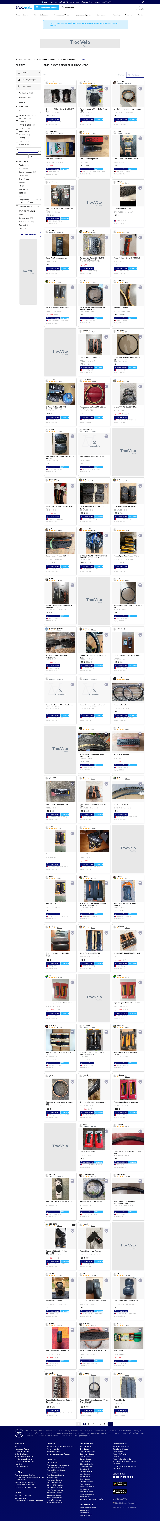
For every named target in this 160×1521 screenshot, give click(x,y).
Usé (22, 228)
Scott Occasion (85, 1489)
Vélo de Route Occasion (55, 1468)
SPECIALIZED (26, 131)
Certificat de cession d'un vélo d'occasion (29, 1501)
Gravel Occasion (52, 1478)
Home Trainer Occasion (55, 1503)
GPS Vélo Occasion (54, 1500)
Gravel (24, 175)
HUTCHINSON (27, 125)
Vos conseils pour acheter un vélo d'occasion (124, 1463)
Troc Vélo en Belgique (120, 1449)
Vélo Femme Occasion (55, 1490)
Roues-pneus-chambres (47, 59)
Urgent (22, 102)
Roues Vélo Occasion (54, 1493)
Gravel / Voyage (27, 172)
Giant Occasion (85, 1469)
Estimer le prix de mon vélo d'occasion (60, 1447)
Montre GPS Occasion (55, 1485)
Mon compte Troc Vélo (22, 1449)
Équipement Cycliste (82, 15)
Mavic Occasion (85, 1477)
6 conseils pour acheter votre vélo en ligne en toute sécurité (29, 1479)
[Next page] (110, 1424)
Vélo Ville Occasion (54, 1483)
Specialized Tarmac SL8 (88, 1508)
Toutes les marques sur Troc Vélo (91, 1499)
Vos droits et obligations (23, 1459)
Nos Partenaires (20, 1498)
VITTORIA (25, 118)
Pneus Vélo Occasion (54, 1495)
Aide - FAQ (19, 1464)
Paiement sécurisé (53, 1452)
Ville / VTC (25, 182)
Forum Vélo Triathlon (120, 1454)
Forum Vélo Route (119, 1452)
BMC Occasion (85, 1449)
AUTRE (24, 138)
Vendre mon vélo (53, 1449)
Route (24, 165)
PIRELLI (24, 141)
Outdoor (128, 15)
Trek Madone (84, 1510)
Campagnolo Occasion (87, 1452)
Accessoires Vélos (61, 15)
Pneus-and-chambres (68, 59)
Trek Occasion (85, 1497)
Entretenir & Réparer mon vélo (25, 1487)
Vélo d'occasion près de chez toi (58, 1465)
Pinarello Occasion (86, 1482)
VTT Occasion (52, 1473)
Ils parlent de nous (21, 1467)
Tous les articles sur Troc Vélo (25, 1475)
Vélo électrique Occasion (55, 1475)
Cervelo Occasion (86, 1459)
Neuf (23, 214)
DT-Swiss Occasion (86, 1464)
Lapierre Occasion (86, 1472)
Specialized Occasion (87, 1494)
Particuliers (26, 93)
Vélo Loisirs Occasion (54, 1480)
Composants (29, 59)
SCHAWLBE (26, 144)
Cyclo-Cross (26, 179)
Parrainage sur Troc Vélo (121, 1447)
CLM (22, 193)
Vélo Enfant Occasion (54, 1488)
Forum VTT (116, 1457)
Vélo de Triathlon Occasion (56, 1470)
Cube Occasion (85, 1462)
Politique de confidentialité (24, 1457)
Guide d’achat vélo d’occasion (25, 1482)
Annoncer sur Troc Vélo (23, 1496)
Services (141, 15)
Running (116, 15)
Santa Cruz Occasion (87, 1487)
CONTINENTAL (27, 115)
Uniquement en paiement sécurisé (30, 200)
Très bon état (26, 221)
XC (21, 186)
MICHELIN (25, 128)
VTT (23, 168)
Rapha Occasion (85, 1484)
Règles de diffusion (21, 1454)
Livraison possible (29, 206)
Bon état (24, 225)
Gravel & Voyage (95, 2)
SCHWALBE (26, 122)
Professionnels (27, 97)
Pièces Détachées (41, 15)
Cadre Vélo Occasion (54, 1498)
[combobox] (28, 87)
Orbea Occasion (85, 1479)
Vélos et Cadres (22, 15)
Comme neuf (26, 218)
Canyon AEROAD (86, 1515)
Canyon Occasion (86, 1457)
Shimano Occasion (86, 1492)
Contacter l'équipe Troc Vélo (24, 1462)
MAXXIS (24, 135)
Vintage (23, 189)
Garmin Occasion (86, 1467)
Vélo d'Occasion (52, 1463)
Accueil (19, 59)
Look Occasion (85, 1474)
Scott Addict (84, 1513)
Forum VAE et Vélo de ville (122, 1459)
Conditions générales (22, 1452)
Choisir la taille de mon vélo (24, 1485)
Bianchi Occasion (86, 1447)
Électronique (102, 15)
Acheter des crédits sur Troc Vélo (58, 1454)
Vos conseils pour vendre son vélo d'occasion (124, 1467)
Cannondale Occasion (87, 1454)
